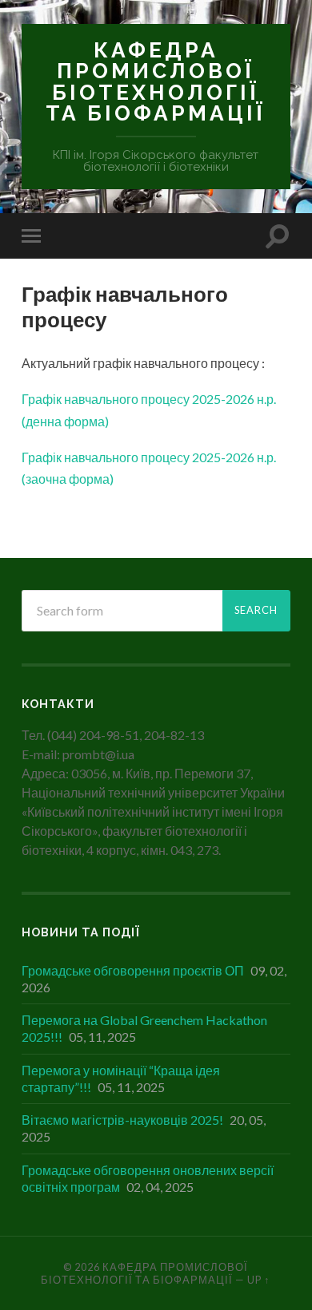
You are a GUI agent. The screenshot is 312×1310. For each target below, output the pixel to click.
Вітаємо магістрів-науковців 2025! (122, 1119)
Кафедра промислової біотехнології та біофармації (156, 81)
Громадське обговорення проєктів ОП (133, 970)
